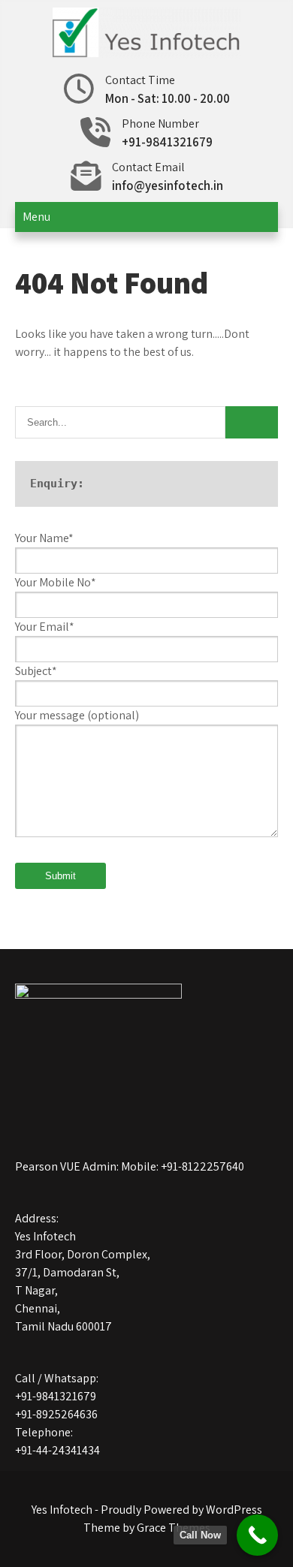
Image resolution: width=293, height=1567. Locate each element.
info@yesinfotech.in (167, 185)
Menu (36, 217)
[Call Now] (257, 1535)
